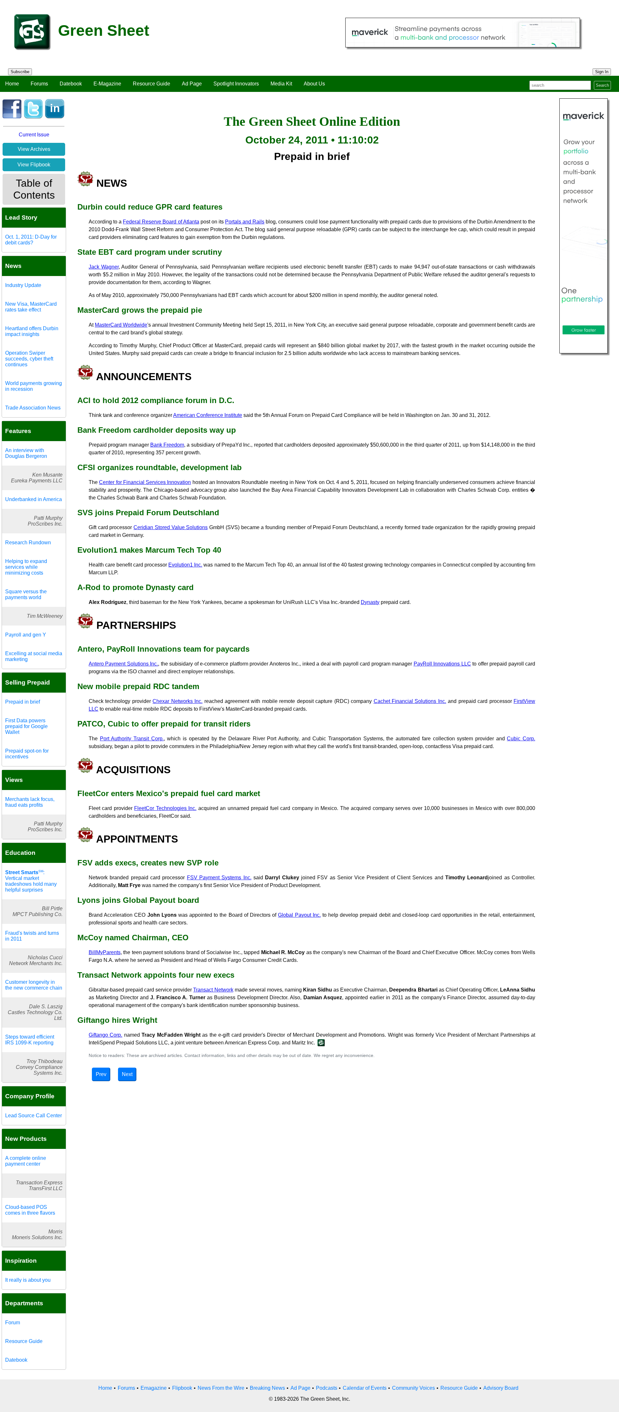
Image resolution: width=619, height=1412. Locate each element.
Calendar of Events (365, 1388)
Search (602, 85)
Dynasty (370, 602)
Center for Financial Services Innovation (145, 482)
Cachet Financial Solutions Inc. (410, 701)
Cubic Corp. (521, 738)
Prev (101, 1074)
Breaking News (267, 1388)
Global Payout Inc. (299, 915)
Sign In (601, 71)
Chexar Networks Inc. (177, 701)
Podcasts (326, 1388)
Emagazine (154, 1388)
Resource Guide (151, 83)
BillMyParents (105, 952)
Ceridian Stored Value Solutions (170, 527)
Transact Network (213, 989)
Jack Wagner (104, 267)
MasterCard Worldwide (121, 325)
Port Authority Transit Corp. (132, 738)
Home (12, 83)
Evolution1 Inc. (185, 565)
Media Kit (281, 83)
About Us (314, 83)
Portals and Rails (244, 221)
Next (127, 1074)
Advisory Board (500, 1388)
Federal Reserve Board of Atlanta (161, 221)
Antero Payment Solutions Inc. (123, 664)
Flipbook (182, 1388)
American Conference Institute (207, 415)
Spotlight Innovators (236, 83)
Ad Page (192, 83)
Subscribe (20, 71)
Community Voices (413, 1388)
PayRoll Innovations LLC (442, 664)
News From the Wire (221, 1388)
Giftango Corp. (105, 1035)
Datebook (71, 83)
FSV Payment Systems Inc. (219, 877)
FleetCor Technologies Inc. (165, 808)
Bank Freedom (167, 445)
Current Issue (34, 134)
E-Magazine (107, 83)
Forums (39, 83)
